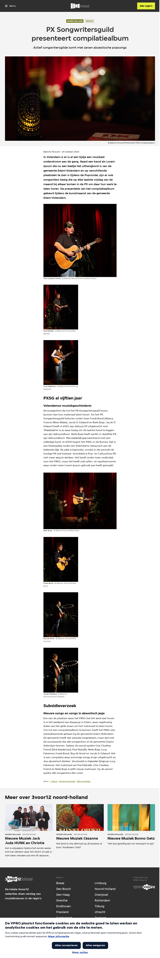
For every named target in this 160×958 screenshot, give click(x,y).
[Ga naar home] (80, 6)
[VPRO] (144, 887)
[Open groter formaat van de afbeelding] (80, 240)
